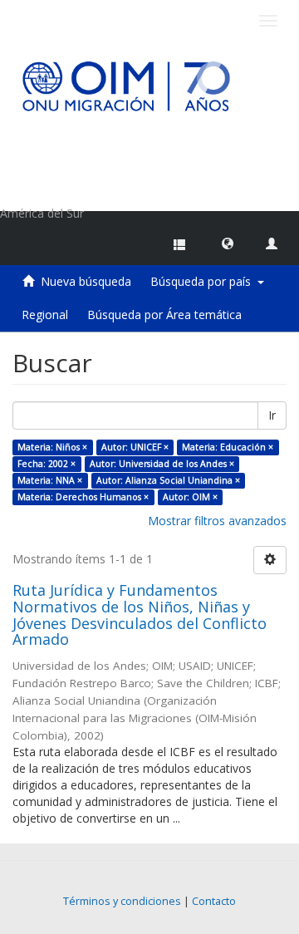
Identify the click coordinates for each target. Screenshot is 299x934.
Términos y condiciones (122, 901)
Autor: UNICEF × (135, 447)
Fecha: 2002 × (46, 463)
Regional (45, 314)
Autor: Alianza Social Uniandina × (168, 480)
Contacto (214, 901)
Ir (272, 415)
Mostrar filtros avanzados (217, 520)
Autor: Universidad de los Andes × (162, 463)
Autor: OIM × (190, 497)
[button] (228, 243)
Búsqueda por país (203, 281)
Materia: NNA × (49, 480)
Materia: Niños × (52, 447)
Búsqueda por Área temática (164, 314)
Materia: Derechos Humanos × (83, 497)
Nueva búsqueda (86, 281)
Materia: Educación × (227, 447)
